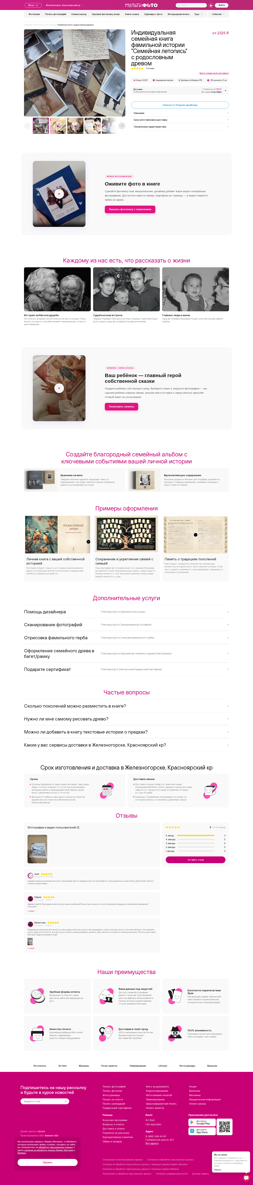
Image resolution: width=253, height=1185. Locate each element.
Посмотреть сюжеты (121, 406)
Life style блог (153, 1124)
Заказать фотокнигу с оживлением (130, 209)
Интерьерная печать (178, 14)
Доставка (150, 90)
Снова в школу (79, 14)
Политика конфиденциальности (172, 1173)
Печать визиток (109, 1066)
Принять (47, 1162)
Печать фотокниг (112, 1090)
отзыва (150, 68)
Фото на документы (157, 1086)
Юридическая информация (205, 1099)
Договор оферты (200, 1173)
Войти (222, 5)
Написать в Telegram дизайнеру (180, 105)
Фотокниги (34, 14)
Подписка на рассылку (116, 1132)
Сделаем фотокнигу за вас (106, 14)
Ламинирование (138, 1066)
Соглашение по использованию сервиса (123, 1159)
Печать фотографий (55, 14)
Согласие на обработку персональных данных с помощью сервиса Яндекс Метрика (145, 1164)
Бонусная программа (115, 1120)
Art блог (62, 1066)
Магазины (84, 1066)
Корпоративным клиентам (118, 1137)
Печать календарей (114, 1103)
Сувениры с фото (153, 14)
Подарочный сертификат (117, 1107)
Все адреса (152, 1143)
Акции (192, 1086)
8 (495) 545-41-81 (156, 1136)
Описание (139, 113)
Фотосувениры (187, 1066)
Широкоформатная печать (161, 1103)
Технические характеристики (150, 126)
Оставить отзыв (196, 859)
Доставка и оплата (114, 1128)
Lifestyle (162, 1066)
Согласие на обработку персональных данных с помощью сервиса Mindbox (141, 1169)
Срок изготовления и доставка (150, 119)
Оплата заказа (197, 1103)
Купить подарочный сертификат (214, 73)
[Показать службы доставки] (225, 90)
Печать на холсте (113, 1099)
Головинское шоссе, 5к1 (160, 1139)
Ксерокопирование (157, 1090)
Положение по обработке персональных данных (127, 1173)
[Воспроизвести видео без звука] (59, 194)
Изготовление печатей (159, 1095)
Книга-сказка (132, 14)
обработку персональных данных (56, 1147)
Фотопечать (39, 1066)
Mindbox (22, 1153)
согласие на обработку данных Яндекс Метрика (48, 1150)
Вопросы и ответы (113, 1124)
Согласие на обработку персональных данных (170, 1159)
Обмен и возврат (112, 1141)
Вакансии (212, 1066)
